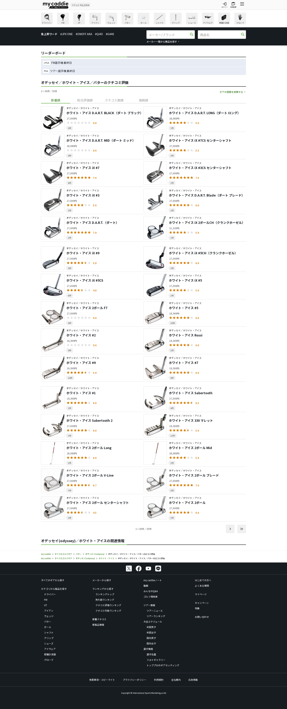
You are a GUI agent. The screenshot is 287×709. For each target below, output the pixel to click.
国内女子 (151, 643)
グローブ (48, 659)
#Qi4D (99, 34)
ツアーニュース (155, 610)
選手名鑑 (151, 654)
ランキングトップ (104, 594)
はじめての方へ (203, 580)
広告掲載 (193, 679)
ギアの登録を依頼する (231, 91)
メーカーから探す (101, 580)
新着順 (55, 100)
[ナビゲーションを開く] (242, 5)
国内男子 (151, 638)
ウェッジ (48, 616)
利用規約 (158, 679)
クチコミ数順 (114, 100)
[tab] (55, 100)
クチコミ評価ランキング (108, 605)
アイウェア (50, 648)
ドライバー (50, 594)
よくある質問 (202, 585)
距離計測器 (50, 654)
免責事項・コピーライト (102, 679)
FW (45, 599)
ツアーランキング (156, 616)
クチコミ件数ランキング (108, 610)
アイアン (48, 610)
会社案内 (176, 679)
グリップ (48, 638)
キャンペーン (202, 602)
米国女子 (151, 632)
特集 (197, 608)
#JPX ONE (66, 34)
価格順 (143, 100)
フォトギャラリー (156, 659)
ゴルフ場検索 (151, 596)
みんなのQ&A (151, 591)
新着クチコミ (99, 619)
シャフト (48, 632)
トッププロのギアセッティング (163, 665)
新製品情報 (98, 624)
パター (47, 621)
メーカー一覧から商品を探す (161, 41)
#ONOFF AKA (84, 34)
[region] (143, 19)
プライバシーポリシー (134, 679)
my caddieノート (153, 580)
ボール (47, 627)
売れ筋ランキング (104, 599)
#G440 (110, 34)
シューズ (48, 643)
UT (45, 605)
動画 (146, 585)
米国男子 (151, 627)
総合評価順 (85, 100)
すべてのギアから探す (52, 580)
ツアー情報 (149, 605)
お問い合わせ (202, 616)
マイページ (201, 594)
